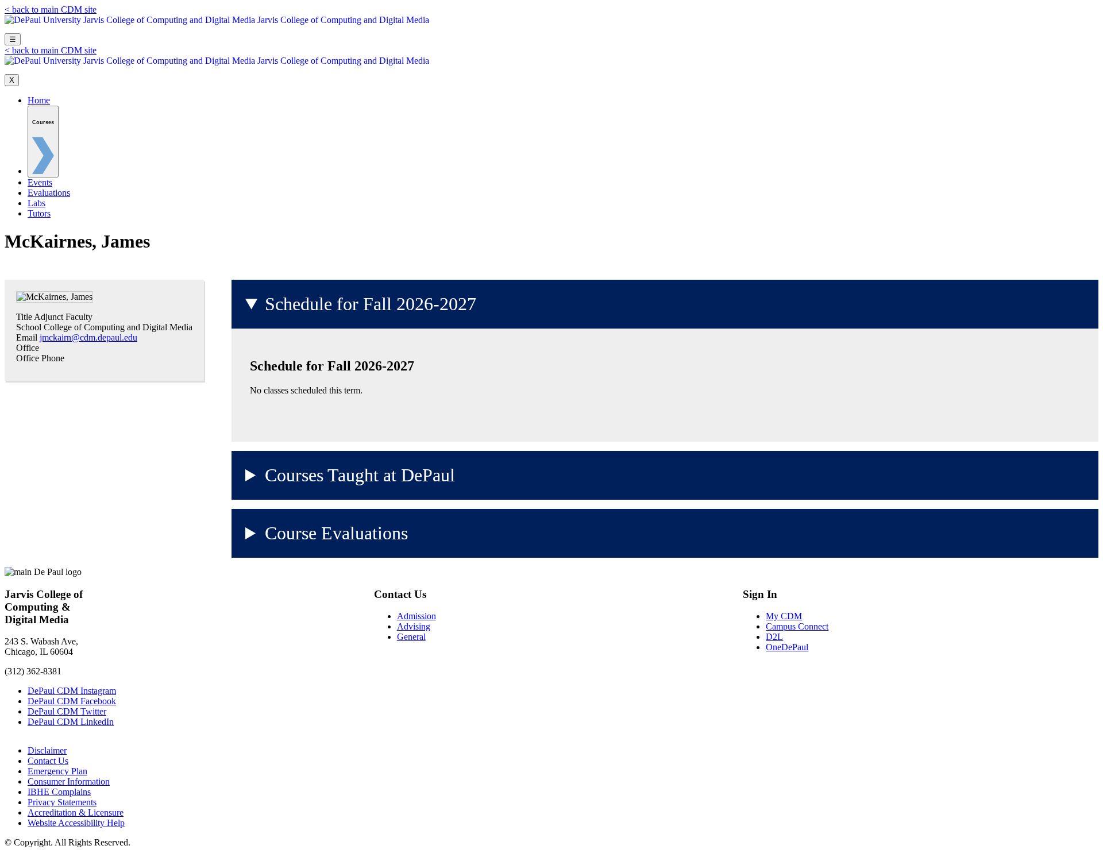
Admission (416, 616)
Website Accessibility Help (76, 823)
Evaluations (49, 193)
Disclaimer (47, 750)
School (28, 327)
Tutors (39, 213)
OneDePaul (787, 647)
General (411, 637)
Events (40, 182)
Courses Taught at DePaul (360, 475)
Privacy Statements (62, 802)
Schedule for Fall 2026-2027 (370, 304)
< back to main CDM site (51, 9)
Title (24, 317)
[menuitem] (43, 141)
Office (27, 348)
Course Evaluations (336, 533)
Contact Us (48, 761)
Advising (413, 626)
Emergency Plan (57, 771)
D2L (774, 637)
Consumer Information (69, 781)
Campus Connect (797, 626)
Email (26, 337)
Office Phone (40, 358)
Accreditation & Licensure (76, 812)
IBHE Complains (59, 792)
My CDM (784, 616)
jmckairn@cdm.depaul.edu (88, 337)
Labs (36, 203)
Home (39, 100)
